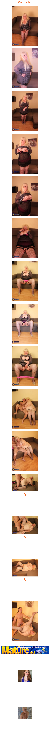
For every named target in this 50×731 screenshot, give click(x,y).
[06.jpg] (25, 239)
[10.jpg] (25, 409)
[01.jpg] (25, 27)
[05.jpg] (25, 197)
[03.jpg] (25, 112)
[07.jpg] (25, 282)
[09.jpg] (25, 367)
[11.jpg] (25, 452)
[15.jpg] (25, 622)
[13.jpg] (25, 537)
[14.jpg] (25, 579)
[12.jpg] (25, 494)
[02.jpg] (25, 69)
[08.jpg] (25, 324)
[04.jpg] (25, 154)
